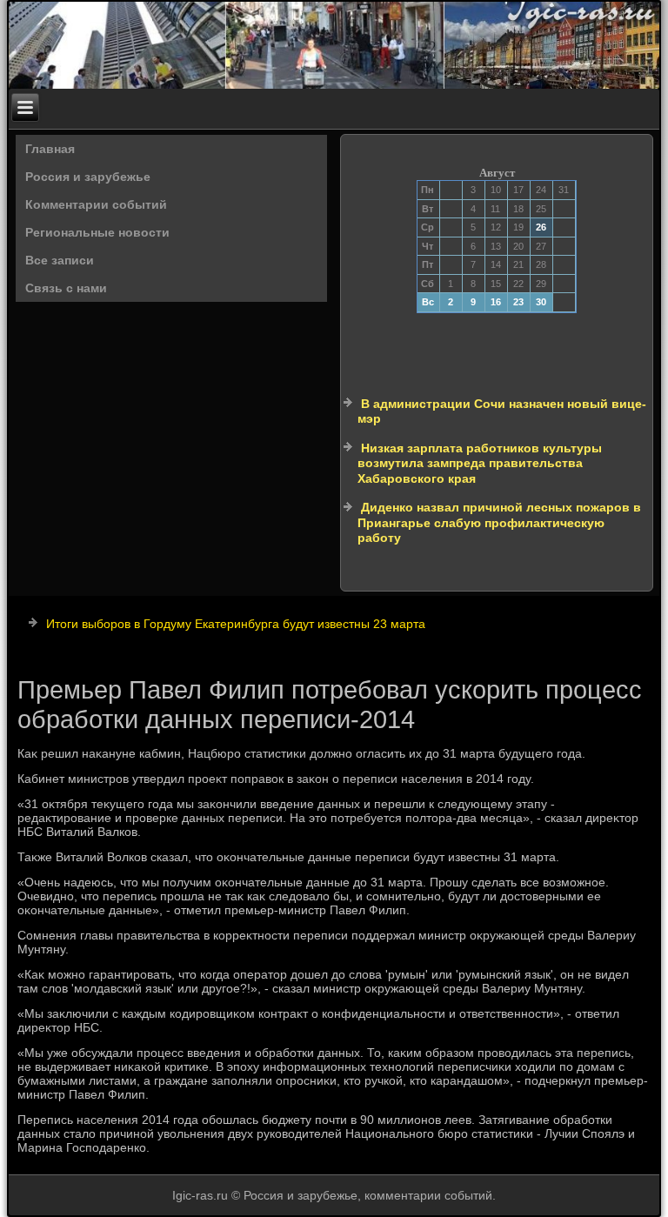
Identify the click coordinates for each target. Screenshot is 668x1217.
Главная (50, 149)
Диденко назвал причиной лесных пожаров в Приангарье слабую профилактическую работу (499, 522)
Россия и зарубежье (87, 177)
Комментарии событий (96, 204)
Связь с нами (66, 288)
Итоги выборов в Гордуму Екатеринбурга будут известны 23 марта (235, 624)
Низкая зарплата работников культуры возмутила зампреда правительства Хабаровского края (479, 463)
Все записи (59, 260)
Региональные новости (97, 232)
